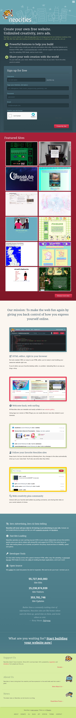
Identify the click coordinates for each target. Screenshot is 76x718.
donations (55, 530)
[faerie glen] (55, 279)
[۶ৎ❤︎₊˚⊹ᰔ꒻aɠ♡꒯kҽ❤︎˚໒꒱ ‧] (55, 204)
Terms (51, 714)
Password (10, 93)
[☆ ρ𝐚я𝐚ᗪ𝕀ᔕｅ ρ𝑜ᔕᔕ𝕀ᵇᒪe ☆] (55, 154)
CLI (29, 714)
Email (9, 102)
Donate (59, 667)
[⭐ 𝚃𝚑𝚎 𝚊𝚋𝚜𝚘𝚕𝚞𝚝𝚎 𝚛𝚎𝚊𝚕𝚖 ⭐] (21, 179)
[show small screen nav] (73, 2)
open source (34, 710)
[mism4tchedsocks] (21, 279)
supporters (52, 662)
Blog (34, 714)
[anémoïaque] (21, 204)
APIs (29, 560)
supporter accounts (42, 530)
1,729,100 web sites (29, 37)
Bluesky (49, 710)
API (39, 714)
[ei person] (55, 254)
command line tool (31, 49)
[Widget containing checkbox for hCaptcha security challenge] (35, 115)
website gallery (49, 409)
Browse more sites (63, 296)
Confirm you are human (14, 110)
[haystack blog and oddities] (21, 154)
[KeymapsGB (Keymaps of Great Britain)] (21, 254)
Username (10, 76)
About (16, 714)
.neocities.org (50, 80)
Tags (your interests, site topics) (17, 85)
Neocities (26, 710)
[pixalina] (55, 229)
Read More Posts (56, 701)
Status (44, 714)
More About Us (57, 686)
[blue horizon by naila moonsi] (21, 229)
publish (11, 570)
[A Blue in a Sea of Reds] (55, 179)
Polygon (46, 620)
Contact (59, 714)
